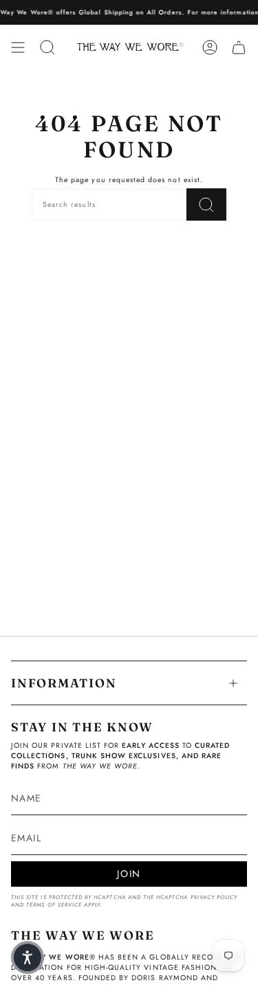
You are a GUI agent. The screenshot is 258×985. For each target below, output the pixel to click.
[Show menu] (18, 47)
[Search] (206, 204)
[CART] (238, 47)
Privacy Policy (214, 897)
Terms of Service (54, 905)
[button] (27, 957)
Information (63, 683)
